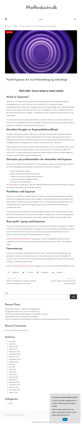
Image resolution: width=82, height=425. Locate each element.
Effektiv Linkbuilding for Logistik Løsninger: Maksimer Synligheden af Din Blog (21, 282)
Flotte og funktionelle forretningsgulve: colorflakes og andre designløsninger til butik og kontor (37, 319)
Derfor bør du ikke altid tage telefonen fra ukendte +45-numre (26, 314)
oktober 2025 (13, 357)
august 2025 (13, 362)
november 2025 (14, 354)
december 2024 (14, 382)
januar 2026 (13, 349)
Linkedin (59, 272)
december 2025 (14, 352)
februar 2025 (13, 377)
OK (65, 419)
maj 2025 (12, 369)
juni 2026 (12, 341)
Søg (6, 293)
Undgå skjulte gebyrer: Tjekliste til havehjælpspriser (22, 309)
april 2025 (12, 372)
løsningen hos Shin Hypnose (25, 266)
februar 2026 (13, 346)
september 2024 (15, 390)
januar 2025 (13, 380)
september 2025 (15, 359)
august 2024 (13, 392)
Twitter (30, 272)
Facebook (15, 272)
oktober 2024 (13, 387)
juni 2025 (12, 367)
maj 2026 (12, 344)
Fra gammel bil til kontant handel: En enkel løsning (22, 311)
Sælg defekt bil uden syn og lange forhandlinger (21, 317)
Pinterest (44, 272)
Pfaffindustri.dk (41, 8)
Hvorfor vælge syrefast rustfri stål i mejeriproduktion (63, 282)
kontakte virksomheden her (21, 239)
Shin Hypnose (15, 185)
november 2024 (14, 385)
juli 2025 (12, 364)
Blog (10, 403)
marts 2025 (13, 374)
